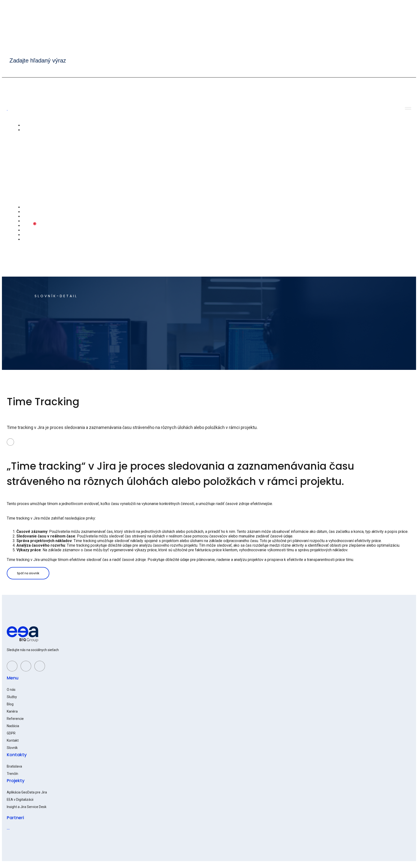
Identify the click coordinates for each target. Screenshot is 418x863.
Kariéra (27, 226)
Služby (27, 130)
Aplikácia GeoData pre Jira (27, 792)
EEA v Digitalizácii (20, 799)
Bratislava (14, 766)
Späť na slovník (28, 573)
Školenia (28, 216)
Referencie (30, 212)
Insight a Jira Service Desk (26, 807)
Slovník (12, 748)
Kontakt (28, 235)
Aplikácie (29, 207)
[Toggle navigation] (408, 108)
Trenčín (12, 774)
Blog (25, 230)
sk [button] (24, 239)
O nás (26, 125)
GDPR (11, 733)
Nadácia (28, 221)
